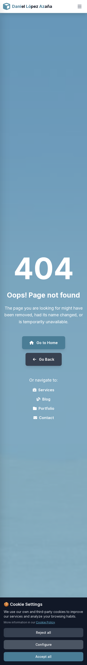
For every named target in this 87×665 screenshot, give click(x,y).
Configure (43, 644)
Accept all (43, 657)
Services (46, 390)
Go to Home (47, 342)
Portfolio (46, 408)
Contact (46, 417)
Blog (46, 399)
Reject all (43, 632)
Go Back (46, 359)
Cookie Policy (45, 622)
